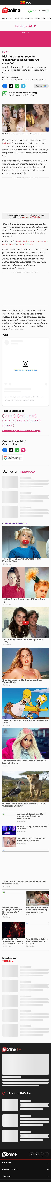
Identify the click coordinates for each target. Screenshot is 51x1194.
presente (34, 421)
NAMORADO (21, 421)
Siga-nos (39, 86)
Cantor (32, 416)
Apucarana (10, 18)
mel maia (8, 421)
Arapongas (19, 18)
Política (43, 18)
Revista (25, 26)
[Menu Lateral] (3, 19)
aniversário (9, 416)
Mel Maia (6, 143)
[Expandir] (48, 1176)
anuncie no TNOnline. (31, 217)
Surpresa (8, 425)
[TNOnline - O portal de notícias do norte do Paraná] (11, 10)
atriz (21, 416)
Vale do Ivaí (29, 18)
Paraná (37, 18)
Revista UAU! (27, 471)
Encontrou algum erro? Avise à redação (21, 430)
